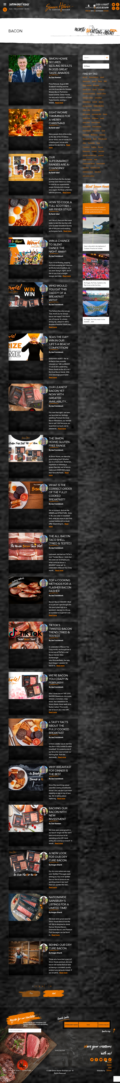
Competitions (87, 102)
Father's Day (86, 110)
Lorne (103, 130)
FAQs (88, 1024)
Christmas (101, 89)
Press (98, 143)
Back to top (106, 1032)
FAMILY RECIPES (99, 106)
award (102, 77)
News (95, 139)
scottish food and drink (89, 155)
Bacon (100, 81)
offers (84, 143)
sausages (101, 151)
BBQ (105, 81)
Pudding (93, 147)
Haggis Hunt (86, 118)
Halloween (95, 118)
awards (94, 81)
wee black (98, 172)
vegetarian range (88, 172)
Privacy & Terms (14, 1070)
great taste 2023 (96, 114)
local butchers (96, 126)
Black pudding (87, 85)
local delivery (87, 130)
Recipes (27, 9)
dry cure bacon (87, 106)
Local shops (96, 130)
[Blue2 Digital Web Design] (108, 1066)
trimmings (86, 167)
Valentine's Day (95, 167)
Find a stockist (19, 9)
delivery (101, 102)
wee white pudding (88, 176)
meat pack (86, 135)
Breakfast (96, 85)
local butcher (87, 126)
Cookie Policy (26, 1070)
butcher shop (87, 89)
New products (87, 139)
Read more (59, 103)
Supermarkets (100, 163)
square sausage (87, 159)
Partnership (91, 143)
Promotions (86, 147)
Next (53, 994)
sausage (94, 151)
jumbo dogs (86, 122)
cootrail (94, 102)
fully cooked (86, 114)
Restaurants (86, 151)
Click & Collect (97, 7)
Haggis (105, 114)
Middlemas (94, 135)
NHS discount (102, 139)
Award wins (86, 81)
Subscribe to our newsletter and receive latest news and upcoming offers (35, 1024)
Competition (98, 98)
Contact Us (12, 1073)
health (102, 118)
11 (51, 986)
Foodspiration (96, 110)
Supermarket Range (19, 5)
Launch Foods (96, 122)
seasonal (101, 155)
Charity (94, 89)
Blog (11, 9)
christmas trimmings (89, 93)
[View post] (96, 230)
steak (95, 159)
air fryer (85, 77)
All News (87, 66)
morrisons (102, 135)
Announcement (93, 77)
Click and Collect (88, 98)
